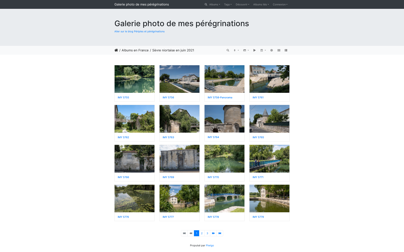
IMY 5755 (123, 97)
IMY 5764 (213, 137)
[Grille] (278, 50)
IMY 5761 (258, 97)
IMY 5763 (168, 137)
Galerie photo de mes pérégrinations (141, 4)
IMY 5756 (168, 97)
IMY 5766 (123, 177)
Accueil (116, 50)
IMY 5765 (258, 137)
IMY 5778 (213, 216)
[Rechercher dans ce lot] (228, 50)
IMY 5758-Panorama (220, 97)
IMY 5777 (168, 216)
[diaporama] (254, 50)
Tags (227, 4)
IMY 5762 (123, 137)
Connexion (279, 4)
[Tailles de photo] (246, 50)
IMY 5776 (123, 216)
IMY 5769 (168, 177)
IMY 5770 (213, 177)
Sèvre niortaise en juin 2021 (173, 50)
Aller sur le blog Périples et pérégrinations (139, 31)
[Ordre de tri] (236, 50)
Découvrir (241, 4)
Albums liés (260, 4)
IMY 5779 (258, 216)
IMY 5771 (258, 177)
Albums (213, 4)
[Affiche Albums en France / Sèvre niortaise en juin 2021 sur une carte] (271, 50)
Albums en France (135, 50)
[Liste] (286, 50)
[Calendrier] (263, 50)
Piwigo (210, 245)
